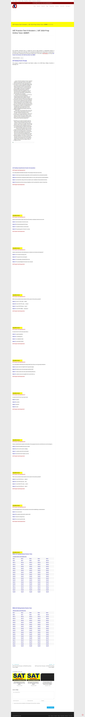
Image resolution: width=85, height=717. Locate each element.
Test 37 (22, 572)
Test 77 (22, 587)
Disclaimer (30, 0)
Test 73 (30, 585)
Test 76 (14, 587)
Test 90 (47, 591)
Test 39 (39, 572)
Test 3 (30, 558)
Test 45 (47, 574)
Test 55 (47, 578)
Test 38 (30, 572)
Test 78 (30, 587)
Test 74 (39, 585)
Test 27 (22, 568)
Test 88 (30, 591)
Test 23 (30, 566)
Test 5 (47, 558)
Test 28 (30, 568)
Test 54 (39, 578)
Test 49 (39, 576)
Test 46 (14, 576)
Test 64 (39, 582)
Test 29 (39, 568)
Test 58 (30, 580)
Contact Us (19, 0)
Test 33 (30, 570)
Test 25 (47, 566)
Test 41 (14, 574)
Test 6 (14, 560)
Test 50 (47, 576)
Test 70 (47, 583)
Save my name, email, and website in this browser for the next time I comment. (27, 703)
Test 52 (22, 578)
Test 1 (14, 558)
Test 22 (22, 566)
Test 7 (22, 560)
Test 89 (39, 591)
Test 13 (30, 562)
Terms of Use (34, 0)
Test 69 (39, 583)
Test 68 (30, 583)
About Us (16, 0)
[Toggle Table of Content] (21, 58)
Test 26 (14, 568)
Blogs (22, 0)
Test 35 (47, 570)
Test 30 (47, 568)
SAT (13, 50)
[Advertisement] (40, 15)
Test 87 (22, 591)
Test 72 (22, 585)
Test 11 (14, 562)
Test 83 (30, 589)
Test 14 (39, 562)
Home (13, 0)
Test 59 (39, 580)
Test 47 (22, 576)
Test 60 (47, 580)
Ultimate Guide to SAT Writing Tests (19, 610)
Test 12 (22, 562)
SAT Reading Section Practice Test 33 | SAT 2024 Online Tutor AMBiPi (19, 683)
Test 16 (14, 564)
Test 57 (22, 580)
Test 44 (39, 574)
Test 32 (22, 570)
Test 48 (30, 576)
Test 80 (47, 587)
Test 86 (14, 591)
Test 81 (14, 589)
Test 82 (22, 589)
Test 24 (39, 566)
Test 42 (22, 574)
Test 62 (22, 582)
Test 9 (39, 560)
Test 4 (39, 558)
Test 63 (30, 582)
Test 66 (14, 583)
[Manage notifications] (82, 715)
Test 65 (47, 582)
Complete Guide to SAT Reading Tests (20, 556)
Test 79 (39, 587)
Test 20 (47, 564)
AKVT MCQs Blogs (50, 24)
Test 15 (47, 562)
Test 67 (22, 583)
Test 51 (14, 578)
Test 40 (47, 572)
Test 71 (14, 585)
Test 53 (30, 578)
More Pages (38, 0)
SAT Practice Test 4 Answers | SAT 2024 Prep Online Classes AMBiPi (33, 683)
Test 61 (14, 582)
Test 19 (39, 564)
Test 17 (22, 564)
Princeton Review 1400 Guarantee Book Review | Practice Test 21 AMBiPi (47, 683)
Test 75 (47, 585)
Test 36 (14, 572)
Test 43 (30, 574)
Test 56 (14, 580)
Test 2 (22, 558)
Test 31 (14, 570)
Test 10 (47, 560)
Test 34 (39, 570)
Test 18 (30, 564)
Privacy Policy (26, 0)
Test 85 (47, 589)
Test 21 (14, 566)
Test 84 (39, 589)
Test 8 (30, 560)
